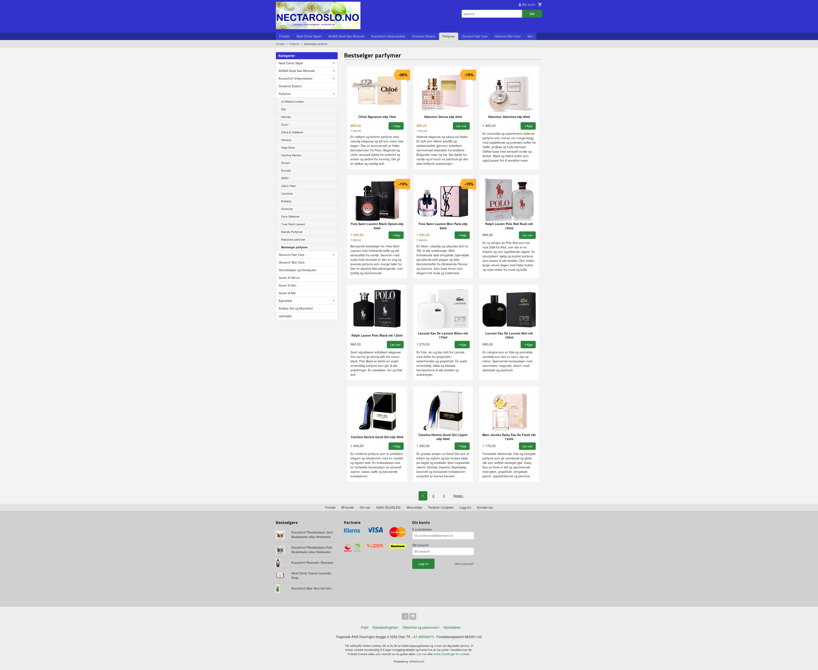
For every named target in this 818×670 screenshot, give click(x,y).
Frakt (364, 627)
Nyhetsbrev (452, 627)
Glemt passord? (464, 564)
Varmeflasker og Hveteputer (297, 270)
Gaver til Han (287, 285)
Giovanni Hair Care (475, 36)
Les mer (422, 654)
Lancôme (286, 193)
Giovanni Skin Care (508, 36)
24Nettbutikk (417, 661)
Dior (283, 109)
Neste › (458, 495)
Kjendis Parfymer (291, 232)
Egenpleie (285, 300)
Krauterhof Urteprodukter (388, 36)
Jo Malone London (292, 101)
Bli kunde (347, 507)
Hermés (286, 117)
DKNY (285, 178)
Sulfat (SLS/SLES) (388, 507)
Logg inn (465, 507)
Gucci (284, 124)
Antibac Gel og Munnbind (296, 308)
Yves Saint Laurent (293, 224)
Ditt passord (420, 545)
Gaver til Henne (289, 277)
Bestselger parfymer (294, 247)
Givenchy (287, 209)
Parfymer (448, 36)
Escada (286, 170)
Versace (286, 140)
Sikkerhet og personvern (420, 627)
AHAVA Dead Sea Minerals (346, 36)
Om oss (365, 507)
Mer (530, 36)
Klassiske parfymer (293, 239)
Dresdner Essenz (423, 36)
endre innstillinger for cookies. (451, 654)
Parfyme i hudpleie (441, 507)
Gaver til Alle (287, 293)
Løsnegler (285, 316)
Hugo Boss (288, 147)
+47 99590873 (423, 636)
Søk (532, 13)
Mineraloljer (414, 507)
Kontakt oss (485, 507)
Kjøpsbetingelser (385, 627)
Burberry (286, 201)
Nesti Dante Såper (309, 36)
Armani (285, 163)
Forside (284, 36)
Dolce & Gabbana (292, 132)
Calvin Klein (288, 186)
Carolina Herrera (291, 155)
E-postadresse (422, 529)
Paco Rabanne (290, 216)
